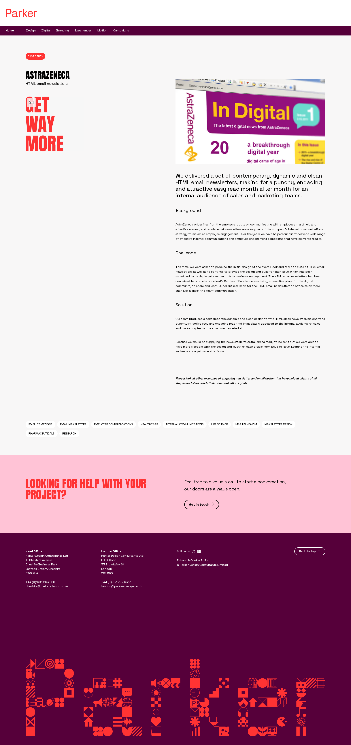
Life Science (219, 424)
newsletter (242, 378)
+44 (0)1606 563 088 (40, 582)
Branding (62, 30)
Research (69, 433)
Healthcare (149, 424)
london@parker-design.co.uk (121, 586)
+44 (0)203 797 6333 (116, 582)
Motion (102, 30)
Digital (45, 30)
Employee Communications (113, 424)
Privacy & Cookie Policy (193, 560)
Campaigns (121, 30)
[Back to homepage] (21, 13)
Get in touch (199, 504)
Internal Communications (185, 424)
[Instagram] (193, 551)
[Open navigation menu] (341, 13)
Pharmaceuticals (42, 433)
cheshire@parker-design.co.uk (47, 586)
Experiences (83, 30)
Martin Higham (246, 424)
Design (31, 30)
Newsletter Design (278, 424)
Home (10, 30)
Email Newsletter (73, 424)
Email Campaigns (40, 424)
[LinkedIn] (199, 551)
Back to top (307, 551)
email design (265, 378)
